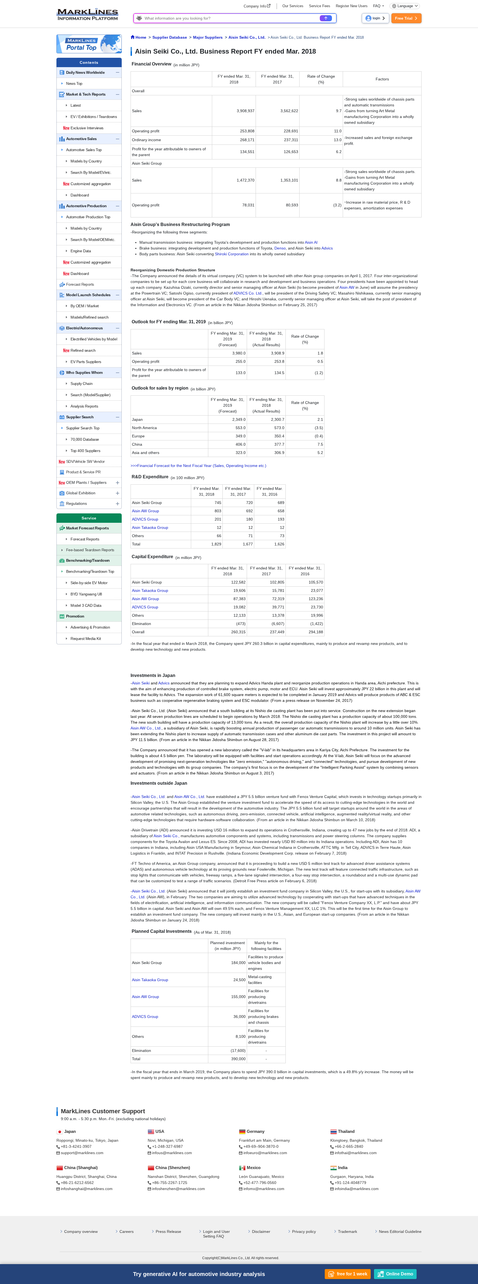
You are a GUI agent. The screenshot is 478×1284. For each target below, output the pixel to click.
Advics (327, 248)
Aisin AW (346, 287)
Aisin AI (311, 242)
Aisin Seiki (141, 683)
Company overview (81, 1231)
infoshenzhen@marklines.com (178, 1188)
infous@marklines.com (172, 1153)
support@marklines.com (82, 1153)
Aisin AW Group (145, 511)
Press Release (168, 1231)
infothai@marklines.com (356, 1153)
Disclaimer (261, 1231)
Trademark (347, 1231)
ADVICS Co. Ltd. (248, 293)
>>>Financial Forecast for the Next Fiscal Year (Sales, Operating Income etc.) (198, 465)
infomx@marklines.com (263, 1188)
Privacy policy (304, 1231)
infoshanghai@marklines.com (87, 1188)
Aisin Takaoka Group (150, 527)
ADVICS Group (145, 519)
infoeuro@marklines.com (265, 1153)
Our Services (292, 6)
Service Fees (319, 6)
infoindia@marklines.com (357, 1188)
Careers (126, 1231)
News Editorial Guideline (400, 1231)
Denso (280, 248)
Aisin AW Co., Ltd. (146, 728)
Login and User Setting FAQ (216, 1233)
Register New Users (352, 6)
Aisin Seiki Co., (167, 836)
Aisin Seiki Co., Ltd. (149, 796)
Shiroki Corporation (232, 254)
